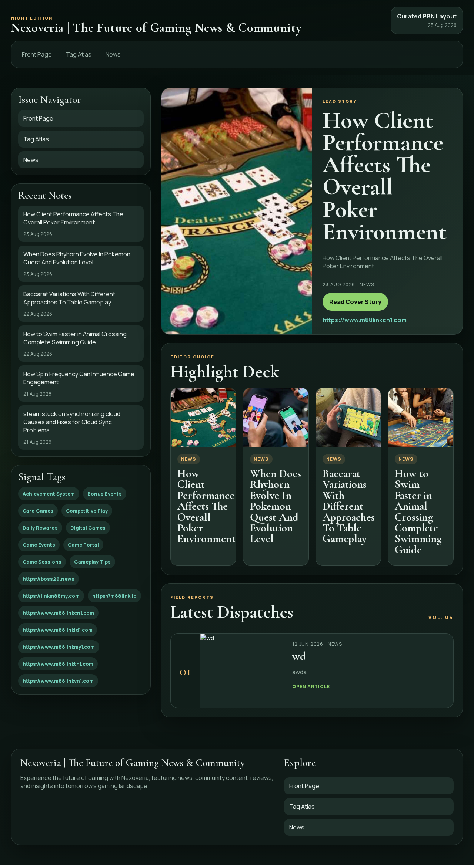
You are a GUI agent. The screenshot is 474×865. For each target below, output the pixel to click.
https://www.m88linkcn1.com (58, 612)
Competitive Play (87, 510)
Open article (311, 686)
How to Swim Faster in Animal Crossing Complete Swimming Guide (418, 512)
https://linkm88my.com (51, 595)
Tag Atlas (78, 54)
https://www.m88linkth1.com (58, 663)
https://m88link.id (114, 595)
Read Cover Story (355, 302)
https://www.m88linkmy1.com (59, 646)
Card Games (38, 510)
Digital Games (88, 527)
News (113, 54)
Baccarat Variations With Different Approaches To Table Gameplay (349, 506)
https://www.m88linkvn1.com (58, 681)
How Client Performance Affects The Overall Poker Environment (206, 506)
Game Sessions (42, 561)
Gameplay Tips (92, 561)
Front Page (37, 54)
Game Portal (83, 544)
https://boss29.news (48, 578)
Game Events (39, 544)
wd (299, 656)
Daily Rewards (40, 527)
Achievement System (49, 493)
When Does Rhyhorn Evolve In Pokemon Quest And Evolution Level (275, 506)
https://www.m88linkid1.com (58, 629)
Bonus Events (104, 493)
